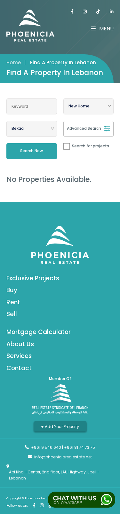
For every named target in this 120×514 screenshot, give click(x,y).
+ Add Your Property (60, 426)
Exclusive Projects (32, 278)
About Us (20, 344)
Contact (19, 368)
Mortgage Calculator (38, 332)
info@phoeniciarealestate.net (63, 457)
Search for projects (90, 146)
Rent (13, 302)
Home (13, 62)
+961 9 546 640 (46, 447)
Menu (106, 28)
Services (19, 356)
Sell (11, 314)
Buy (11, 290)
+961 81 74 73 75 (79, 447)
